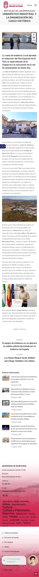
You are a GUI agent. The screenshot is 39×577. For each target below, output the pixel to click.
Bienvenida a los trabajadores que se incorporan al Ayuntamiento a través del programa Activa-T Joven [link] (23, 391)
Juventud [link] (14, 520)
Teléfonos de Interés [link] (11, 533)
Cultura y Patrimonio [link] (16, 510)
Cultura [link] (7, 507)
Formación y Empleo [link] (24, 517)
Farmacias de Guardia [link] (11, 537)
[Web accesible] (2, 146)
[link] (35, 5)
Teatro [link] (19, 523)
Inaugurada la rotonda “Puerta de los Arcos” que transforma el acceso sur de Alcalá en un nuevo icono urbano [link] (24, 428)
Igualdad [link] (33, 517)
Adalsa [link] (6, 547)
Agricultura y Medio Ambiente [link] (15, 501)
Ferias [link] (5, 517)
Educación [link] (21, 513)
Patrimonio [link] (24, 520)
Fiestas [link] (13, 516)
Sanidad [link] (32, 520)
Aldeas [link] (6, 504)
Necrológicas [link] (8, 542)
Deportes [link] (8, 513)
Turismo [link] (27, 523)
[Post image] (5, 378)
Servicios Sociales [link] (8, 523)
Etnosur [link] (31, 514)
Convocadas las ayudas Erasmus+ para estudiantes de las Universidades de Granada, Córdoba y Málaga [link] (24, 416)
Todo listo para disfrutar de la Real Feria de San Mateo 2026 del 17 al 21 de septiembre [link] (24, 379)
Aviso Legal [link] (8, 570)
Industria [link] (5, 520)
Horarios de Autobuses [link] (11, 551)
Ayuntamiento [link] (19, 504)
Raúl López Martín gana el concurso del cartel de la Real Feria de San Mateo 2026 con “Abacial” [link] (24, 404)
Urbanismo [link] (22, 329)
